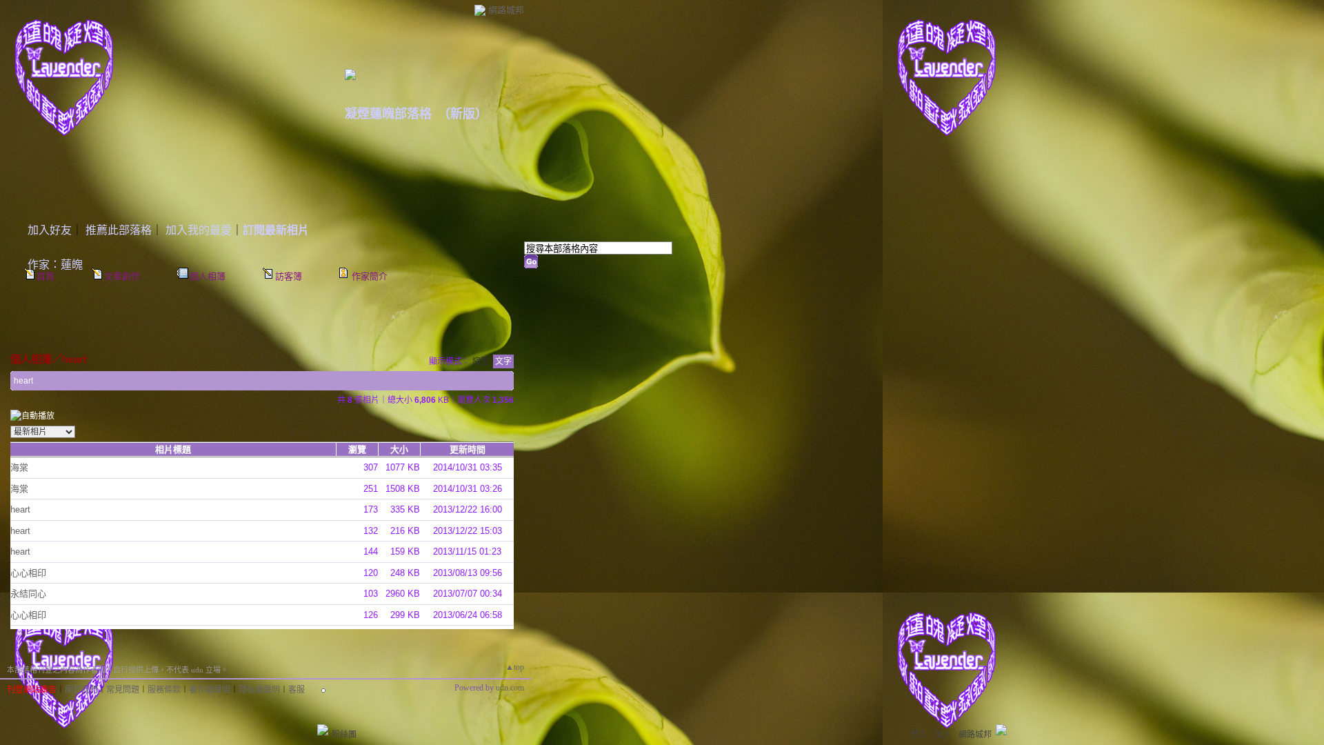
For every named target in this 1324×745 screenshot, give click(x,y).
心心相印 (28, 573)
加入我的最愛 (199, 230)
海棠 (19, 467)
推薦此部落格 (119, 230)
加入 (942, 734)
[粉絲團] (322, 729)
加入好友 (50, 230)
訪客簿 (288, 276)
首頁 (45, 276)
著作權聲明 (209, 690)
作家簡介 (370, 276)
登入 (919, 734)
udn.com (510, 688)
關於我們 (81, 690)
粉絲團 (344, 734)
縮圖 (480, 361)
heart (74, 359)
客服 (296, 690)
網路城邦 (506, 10)
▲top (514, 667)
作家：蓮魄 (55, 264)
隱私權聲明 (259, 690)
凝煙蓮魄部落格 (388, 114)
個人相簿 (207, 276)
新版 (462, 114)
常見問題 (122, 690)
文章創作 (122, 276)
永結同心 (28, 593)
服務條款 (164, 690)
